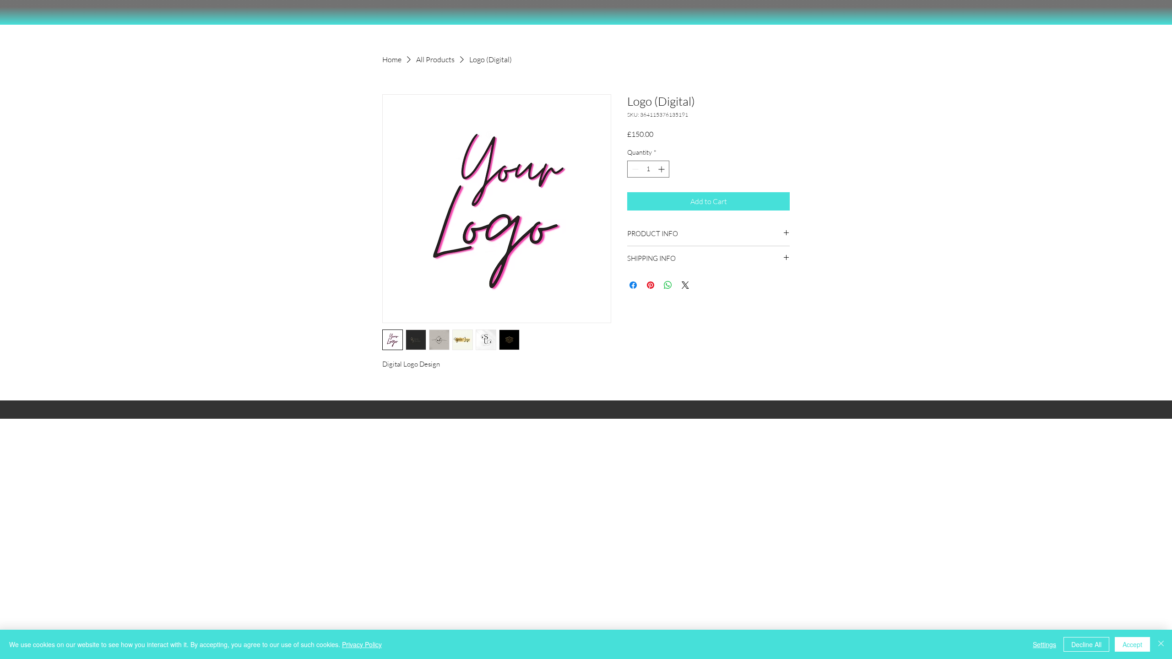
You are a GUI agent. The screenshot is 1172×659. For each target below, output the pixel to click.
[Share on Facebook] (633, 285)
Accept (1132, 644)
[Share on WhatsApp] (667, 285)
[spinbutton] (648, 169)
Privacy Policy (362, 644)
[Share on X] (685, 285)
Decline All (1086, 644)
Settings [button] (1044, 644)
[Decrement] (634, 169)
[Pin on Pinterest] (650, 285)
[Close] (1161, 644)
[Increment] (662, 169)
